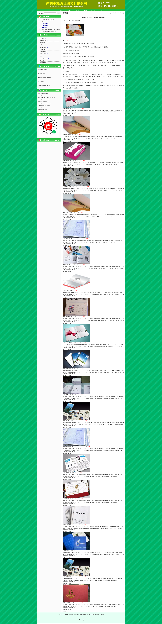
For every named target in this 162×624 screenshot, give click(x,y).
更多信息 (65, 611)
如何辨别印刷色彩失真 (43, 109)
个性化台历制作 (43, 58)
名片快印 (42, 56)
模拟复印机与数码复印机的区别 (45, 77)
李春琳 (102, 614)
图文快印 (42, 38)
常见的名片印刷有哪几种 (43, 101)
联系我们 (101, 10)
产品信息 (69, 10)
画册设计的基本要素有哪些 (44, 105)
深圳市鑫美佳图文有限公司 (69, 113)
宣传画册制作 (43, 53)
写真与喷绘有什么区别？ (43, 93)
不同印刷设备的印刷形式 (43, 69)
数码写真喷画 (43, 62)
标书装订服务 (43, 51)
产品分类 (77, 10)
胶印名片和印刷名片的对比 (44, 85)
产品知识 (85, 10)
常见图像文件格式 (42, 73)
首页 (61, 10)
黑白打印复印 (43, 49)
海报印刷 (42, 60)
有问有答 (93, 10)
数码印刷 (42, 45)
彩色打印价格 (43, 47)
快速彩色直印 (43, 42)
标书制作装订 (43, 40)
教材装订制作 (41, 81)
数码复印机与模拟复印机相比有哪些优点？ (48, 97)
